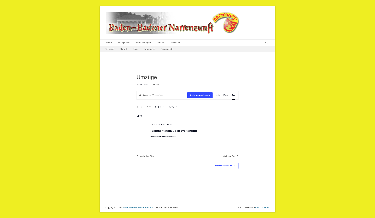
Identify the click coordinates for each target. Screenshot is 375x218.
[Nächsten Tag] (141, 107)
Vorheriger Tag (147, 156)
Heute (148, 107)
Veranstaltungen (143, 42)
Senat (135, 49)
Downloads (175, 42)
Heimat (108, 42)
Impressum (149, 49)
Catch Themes (262, 207)
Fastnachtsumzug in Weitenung (173, 130)
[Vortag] (137, 107)
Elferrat (123, 49)
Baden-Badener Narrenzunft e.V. (138, 207)
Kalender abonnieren (223, 166)
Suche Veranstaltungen (200, 95)
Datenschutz (167, 49)
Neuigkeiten (123, 42)
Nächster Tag (229, 156)
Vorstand (109, 49)
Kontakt (160, 42)
